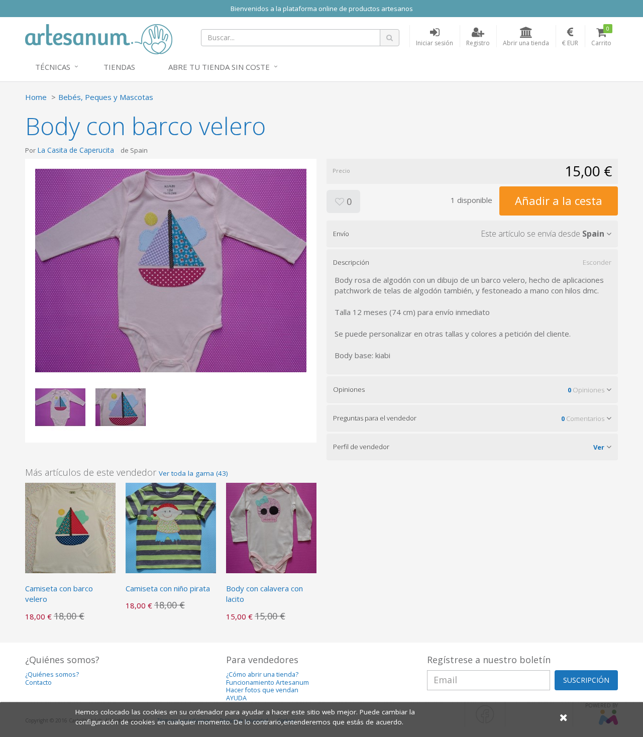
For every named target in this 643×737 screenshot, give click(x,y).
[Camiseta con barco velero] (70, 527)
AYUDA (236, 698)
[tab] (472, 233)
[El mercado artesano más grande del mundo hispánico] (98, 38)
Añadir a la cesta (558, 200)
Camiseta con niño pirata (168, 588)
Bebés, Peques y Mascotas (105, 97)
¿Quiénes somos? (52, 674)
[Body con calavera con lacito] (271, 527)
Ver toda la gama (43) (193, 473)
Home (36, 97)
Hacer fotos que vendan (262, 690)
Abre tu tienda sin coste (219, 67)
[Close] (564, 717)
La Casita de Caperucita (75, 150)
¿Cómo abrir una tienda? (262, 674)
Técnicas (52, 67)
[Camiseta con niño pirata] (171, 527)
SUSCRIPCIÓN (586, 680)
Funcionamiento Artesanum (267, 682)
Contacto (38, 682)
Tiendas (119, 67)
